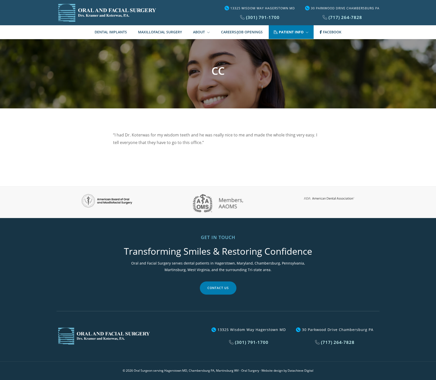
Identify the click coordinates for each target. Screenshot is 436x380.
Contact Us (218, 288)
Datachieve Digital (300, 370)
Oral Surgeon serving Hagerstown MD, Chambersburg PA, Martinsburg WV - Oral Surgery (196, 370)
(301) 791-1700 (262, 17)
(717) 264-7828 (344, 17)
